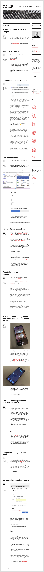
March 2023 (33, 137)
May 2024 (33, 125)
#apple (3, 59)
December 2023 (34, 129)
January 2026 (34, 107)
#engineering (4, 39)
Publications (24, 6)
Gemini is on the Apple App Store (15, 73)
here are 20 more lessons (15, 43)
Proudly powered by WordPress (15, 568)
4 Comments (4, 89)
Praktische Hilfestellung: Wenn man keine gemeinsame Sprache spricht (16, 318)
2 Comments (4, 40)
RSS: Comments (34, 178)
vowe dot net (4, 568)
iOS (17, 360)
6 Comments (4, 283)
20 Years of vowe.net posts (35, 163)
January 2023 (34, 139)
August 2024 (33, 122)
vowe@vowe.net (35, 50)
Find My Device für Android (14, 229)
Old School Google (10, 157)
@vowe (23, 554)
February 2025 (34, 117)
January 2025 (34, 118)
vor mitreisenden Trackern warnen (20, 240)
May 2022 (33, 146)
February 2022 (34, 149)
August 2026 (33, 101)
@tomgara (12, 283)
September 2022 (34, 143)
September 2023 (34, 132)
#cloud (3, 410)
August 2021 (33, 154)
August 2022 (33, 144)
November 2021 (34, 152)
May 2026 (33, 103)
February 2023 (34, 138)
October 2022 (34, 142)
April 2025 (33, 115)
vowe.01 (37, 49)
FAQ (27, 6)
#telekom (7, 411)
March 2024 (33, 127)
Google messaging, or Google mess (15, 453)
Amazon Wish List (38, 6)
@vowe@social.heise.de (37, 51)
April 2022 (33, 147)
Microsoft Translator (17, 359)
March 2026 (33, 105)
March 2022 (33, 148)
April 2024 (33, 126)
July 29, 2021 (24, 561)
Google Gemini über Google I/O (15, 80)
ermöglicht (15, 434)
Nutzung (13, 242)
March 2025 (33, 116)
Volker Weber (4, 37)
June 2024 (33, 124)
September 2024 (34, 121)
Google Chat (22, 461)
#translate (4, 329)
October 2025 (34, 110)
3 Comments (4, 330)
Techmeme (13, 59)
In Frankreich (16, 435)
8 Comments (4, 166)
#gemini (4, 88)
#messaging (6, 462)
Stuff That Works (31, 6)
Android (14, 360)
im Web (23, 360)
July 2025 (33, 112)
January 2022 (34, 150)
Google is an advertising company (13, 273)
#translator (7, 329)
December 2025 (34, 108)
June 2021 (33, 156)
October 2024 (34, 120)
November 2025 (34, 109)
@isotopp (12, 431)
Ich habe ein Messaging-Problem (16, 480)
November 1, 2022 (23, 281)
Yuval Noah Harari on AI (35, 80)
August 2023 (33, 133)
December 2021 (34, 151)
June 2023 (33, 135)
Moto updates (34, 81)
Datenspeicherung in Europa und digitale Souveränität (16, 401)
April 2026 (33, 104)
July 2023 (33, 134)
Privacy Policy (8, 568)
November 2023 (34, 130)
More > (11, 473)
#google (7, 39)
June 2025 (33, 113)
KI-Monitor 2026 (34, 78)
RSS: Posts (33, 177)
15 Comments (4, 490)
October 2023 (34, 131)
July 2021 (33, 155)
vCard (20, 6)
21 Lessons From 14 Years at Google (14, 30)
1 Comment (4, 60)
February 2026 (34, 106)
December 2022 (34, 140)
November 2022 (34, 141)
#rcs (5, 488)
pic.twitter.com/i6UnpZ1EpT (15, 278)
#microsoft (6, 328)
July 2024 (33, 123)
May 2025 (33, 114)
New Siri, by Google (11, 51)
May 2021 (33, 157)
